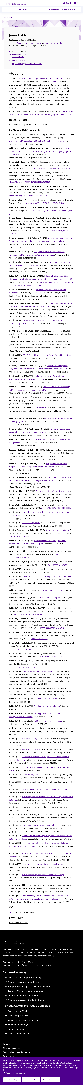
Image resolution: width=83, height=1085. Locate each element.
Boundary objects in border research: (38, 671)
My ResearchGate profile (18, 923)
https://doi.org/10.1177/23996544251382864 (28, 196)
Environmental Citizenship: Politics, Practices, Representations (36, 141)
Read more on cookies (15, 1073)
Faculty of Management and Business (25, 43)
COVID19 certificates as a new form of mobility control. (47, 355)
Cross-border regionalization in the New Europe (43, 874)
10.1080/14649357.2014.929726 (50, 628)
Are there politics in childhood (47, 706)
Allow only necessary (50, 1080)
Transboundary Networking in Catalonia (39, 825)
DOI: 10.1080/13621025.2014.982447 (28, 614)
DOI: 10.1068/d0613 (39, 638)
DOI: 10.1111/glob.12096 (58, 565)
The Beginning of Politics (52, 590)
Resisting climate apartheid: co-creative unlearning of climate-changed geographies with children (41, 151)
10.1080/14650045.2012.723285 (49, 656)
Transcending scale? (31, 522)
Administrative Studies (53, 43)
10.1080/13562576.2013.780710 (22, 667)
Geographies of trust (31, 749)
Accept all (31, 1080)
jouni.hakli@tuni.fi (19, 54)
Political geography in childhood (48, 721)
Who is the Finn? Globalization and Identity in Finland (45, 789)
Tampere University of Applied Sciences (61, 9)
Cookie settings (12, 1080)
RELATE (56, 82)
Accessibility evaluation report (16, 1052)
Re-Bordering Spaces (31, 774)
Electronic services (11, 1048)
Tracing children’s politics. (45, 699)
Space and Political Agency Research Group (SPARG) (40, 78)
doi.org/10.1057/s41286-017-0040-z (56, 508)
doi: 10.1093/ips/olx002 (19, 536)
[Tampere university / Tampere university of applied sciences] (14, 3)
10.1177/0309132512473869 (20, 649)
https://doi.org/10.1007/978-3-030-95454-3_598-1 (44, 203)
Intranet (6, 1044)
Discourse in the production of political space (42, 864)
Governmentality (39, 408)
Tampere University (22, 9)
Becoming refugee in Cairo (57, 530)
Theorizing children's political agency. (52, 491)
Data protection (10, 1056)
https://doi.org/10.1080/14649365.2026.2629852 (51, 168)
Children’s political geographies (49, 597)
